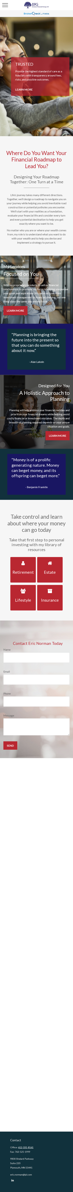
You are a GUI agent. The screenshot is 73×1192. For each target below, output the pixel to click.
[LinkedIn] (12, 1180)
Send (10, 745)
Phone (7, 693)
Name (7, 649)
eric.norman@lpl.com (21, 1174)
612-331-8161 (25, 1147)
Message (8, 715)
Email (6, 671)
